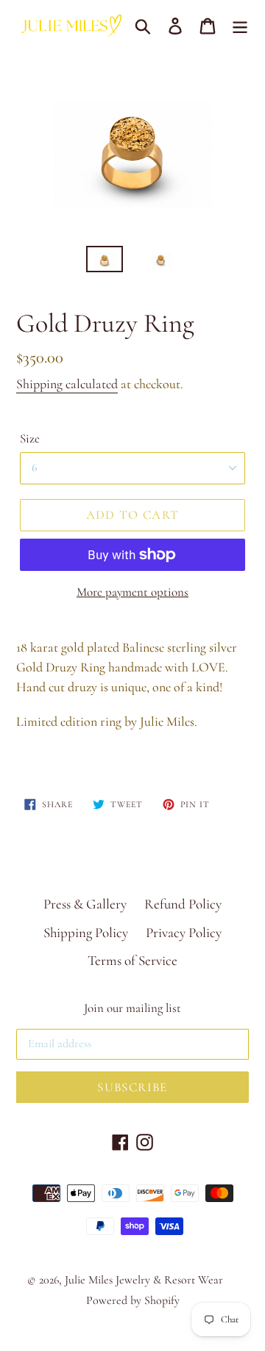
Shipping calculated (67, 384)
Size (30, 438)
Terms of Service (132, 960)
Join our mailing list (132, 1008)
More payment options (132, 592)
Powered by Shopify (133, 1300)
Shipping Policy (85, 932)
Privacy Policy (184, 932)
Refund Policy (183, 903)
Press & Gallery (85, 903)
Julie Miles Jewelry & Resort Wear (144, 1279)
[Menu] (240, 25)
